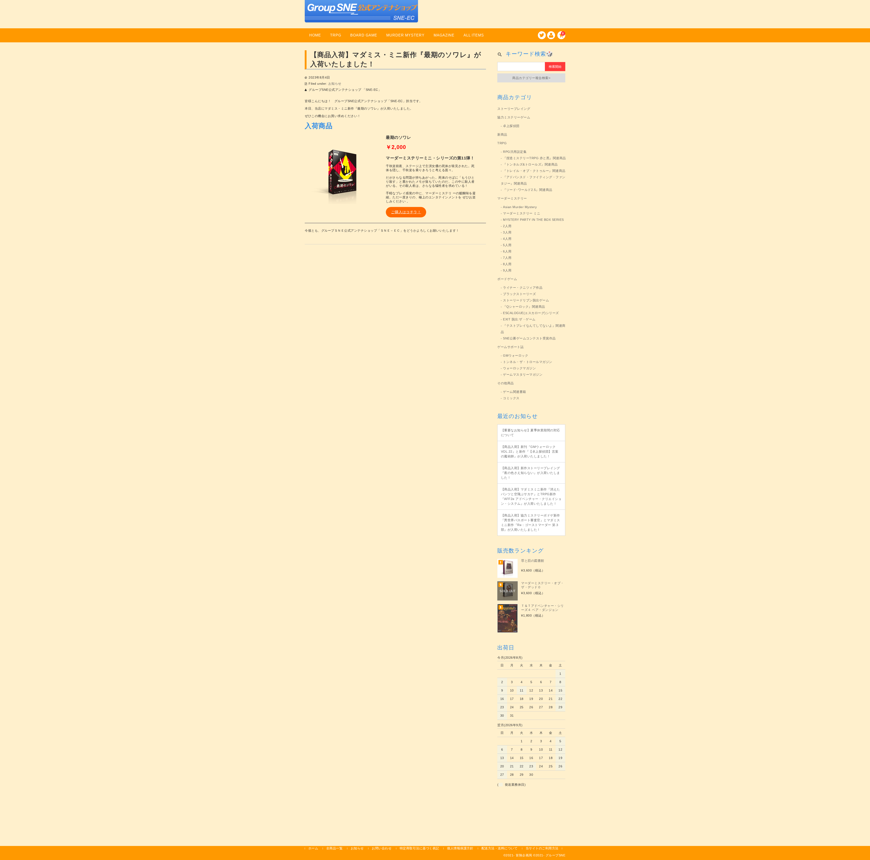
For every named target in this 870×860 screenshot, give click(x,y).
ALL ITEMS (474, 35)
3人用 (507, 232)
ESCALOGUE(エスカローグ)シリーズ (531, 313)
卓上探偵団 (511, 126)
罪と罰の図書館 (532, 560)
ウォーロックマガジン (519, 368)
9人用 (507, 270)
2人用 (507, 226)
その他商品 (505, 383)
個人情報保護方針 (460, 848)
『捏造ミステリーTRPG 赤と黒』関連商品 (534, 158)
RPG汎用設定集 (515, 152)
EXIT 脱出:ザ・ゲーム (519, 319)
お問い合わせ (382, 848)
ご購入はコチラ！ (406, 212)
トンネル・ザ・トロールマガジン (527, 362)
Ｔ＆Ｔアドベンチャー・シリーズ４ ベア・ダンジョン (542, 608)
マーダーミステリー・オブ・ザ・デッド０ (542, 585)
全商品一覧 (334, 848)
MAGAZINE (444, 35)
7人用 (507, 257)
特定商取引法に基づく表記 (419, 848)
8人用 (507, 264)
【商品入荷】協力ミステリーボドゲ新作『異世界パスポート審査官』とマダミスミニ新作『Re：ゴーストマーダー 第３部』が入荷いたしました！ (530, 522)
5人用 (507, 245)
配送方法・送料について (499, 848)
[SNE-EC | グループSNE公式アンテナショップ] (361, 16)
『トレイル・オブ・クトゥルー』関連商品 (534, 171)
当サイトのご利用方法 (542, 848)
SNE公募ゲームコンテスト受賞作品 (529, 338)
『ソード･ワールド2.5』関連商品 (527, 190)
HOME (315, 35)
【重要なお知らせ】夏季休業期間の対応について (530, 432)
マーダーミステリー (512, 198)
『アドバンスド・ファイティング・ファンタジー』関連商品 (533, 180)
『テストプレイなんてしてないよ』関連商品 (533, 329)
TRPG (335, 35)
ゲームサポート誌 (510, 347)
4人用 (507, 238)
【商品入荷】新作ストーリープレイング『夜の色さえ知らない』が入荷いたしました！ (530, 472)
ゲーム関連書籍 (514, 392)
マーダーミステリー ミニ (521, 213)
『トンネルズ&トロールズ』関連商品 (530, 164)
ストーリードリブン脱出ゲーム (526, 300)
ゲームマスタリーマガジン (522, 374)
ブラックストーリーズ (519, 294)
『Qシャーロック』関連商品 (524, 306)
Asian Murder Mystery (520, 207)
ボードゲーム (507, 279)
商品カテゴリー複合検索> (531, 78)
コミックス (511, 398)
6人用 (507, 251)
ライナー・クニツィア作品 (522, 287)
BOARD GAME (363, 35)
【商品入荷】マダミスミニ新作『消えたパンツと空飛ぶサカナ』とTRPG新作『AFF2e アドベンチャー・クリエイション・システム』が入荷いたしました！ (531, 496)
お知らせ (334, 83)
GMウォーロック (515, 355)
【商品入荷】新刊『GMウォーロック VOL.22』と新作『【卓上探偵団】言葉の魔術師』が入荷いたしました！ (529, 451)
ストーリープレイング (513, 109)
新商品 (502, 134)
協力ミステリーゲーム (513, 117)
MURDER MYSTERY (405, 35)
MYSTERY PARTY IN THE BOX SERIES (533, 219)
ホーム (313, 848)
